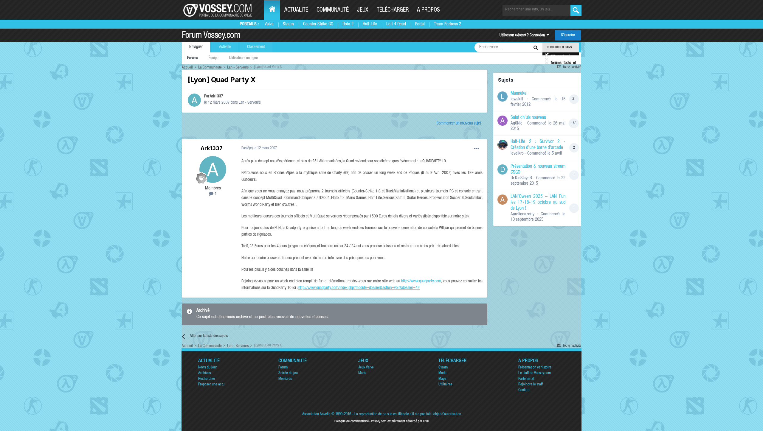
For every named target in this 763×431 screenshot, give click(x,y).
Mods (362, 373)
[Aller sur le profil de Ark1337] (194, 100)
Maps (442, 379)
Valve (269, 24)
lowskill (517, 99)
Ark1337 (216, 96)
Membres (285, 379)
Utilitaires (445, 385)
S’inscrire (568, 35)
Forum (283, 368)
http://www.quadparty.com (421, 281)
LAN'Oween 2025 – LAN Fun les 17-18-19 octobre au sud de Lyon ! (538, 203)
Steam (288, 24)
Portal (420, 24)
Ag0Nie (516, 123)
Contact (523, 390)
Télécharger (393, 10)
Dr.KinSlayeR (521, 178)
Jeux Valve (366, 368)
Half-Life (370, 24)
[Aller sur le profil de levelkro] (502, 145)
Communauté (333, 10)
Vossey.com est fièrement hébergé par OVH (400, 421)
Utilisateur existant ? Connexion (523, 36)
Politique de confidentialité (351, 421)
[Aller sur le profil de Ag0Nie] (502, 121)
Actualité (296, 10)
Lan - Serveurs (250, 103)
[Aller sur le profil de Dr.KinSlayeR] (502, 169)
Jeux (362, 10)
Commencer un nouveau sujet (459, 124)
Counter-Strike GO (318, 24)
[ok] (575, 10)
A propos (428, 10)
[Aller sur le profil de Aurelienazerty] (502, 200)
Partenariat (526, 379)
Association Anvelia (316, 414)
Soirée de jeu (288, 373)
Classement (256, 47)
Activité (225, 47)
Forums (192, 58)
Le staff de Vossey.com (534, 373)
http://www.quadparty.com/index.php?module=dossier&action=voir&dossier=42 (359, 288)
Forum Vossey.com (211, 36)
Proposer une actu (211, 385)
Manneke (518, 93)
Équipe (213, 58)
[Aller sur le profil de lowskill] (502, 96)
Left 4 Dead (396, 24)
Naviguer (196, 47)
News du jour (207, 368)
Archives (204, 373)
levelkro (517, 153)
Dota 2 (347, 24)
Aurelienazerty (522, 214)
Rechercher (206, 379)
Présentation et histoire (534, 368)
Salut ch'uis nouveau (528, 118)
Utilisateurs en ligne (243, 58)
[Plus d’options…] (477, 148)
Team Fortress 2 (447, 24)
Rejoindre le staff (530, 385)
